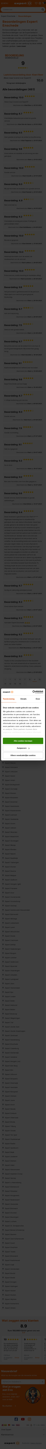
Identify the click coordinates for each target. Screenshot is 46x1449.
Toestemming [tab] (8, 699)
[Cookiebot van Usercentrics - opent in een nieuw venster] (32, 692)
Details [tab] (23, 699)
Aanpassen (21, 748)
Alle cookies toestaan (23, 741)
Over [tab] (38, 699)
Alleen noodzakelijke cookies (23, 755)
